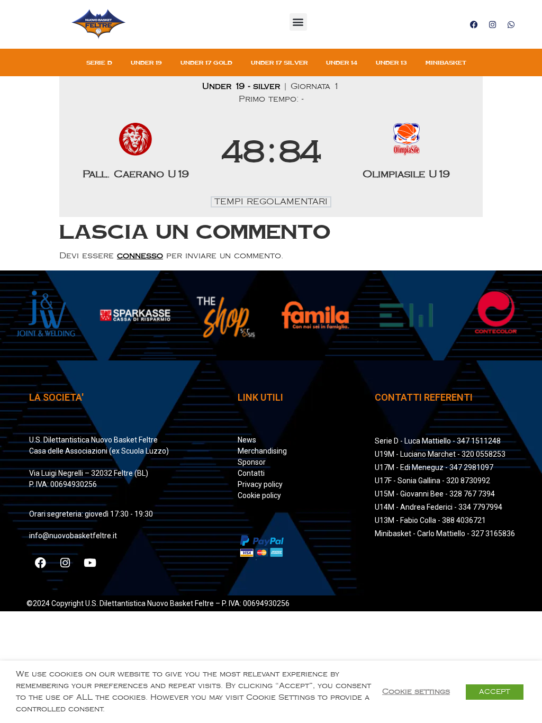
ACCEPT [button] (494, 691)
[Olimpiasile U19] (407, 153)
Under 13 (391, 62)
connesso (140, 255)
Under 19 (146, 62)
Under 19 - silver (242, 86)
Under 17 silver (279, 62)
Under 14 (341, 62)
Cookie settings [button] (416, 691)
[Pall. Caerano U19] (136, 153)
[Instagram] (492, 24)
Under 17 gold (206, 62)
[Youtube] (90, 563)
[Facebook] (474, 24)
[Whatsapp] (511, 24)
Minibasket (446, 62)
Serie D (99, 62)
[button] (298, 22)
